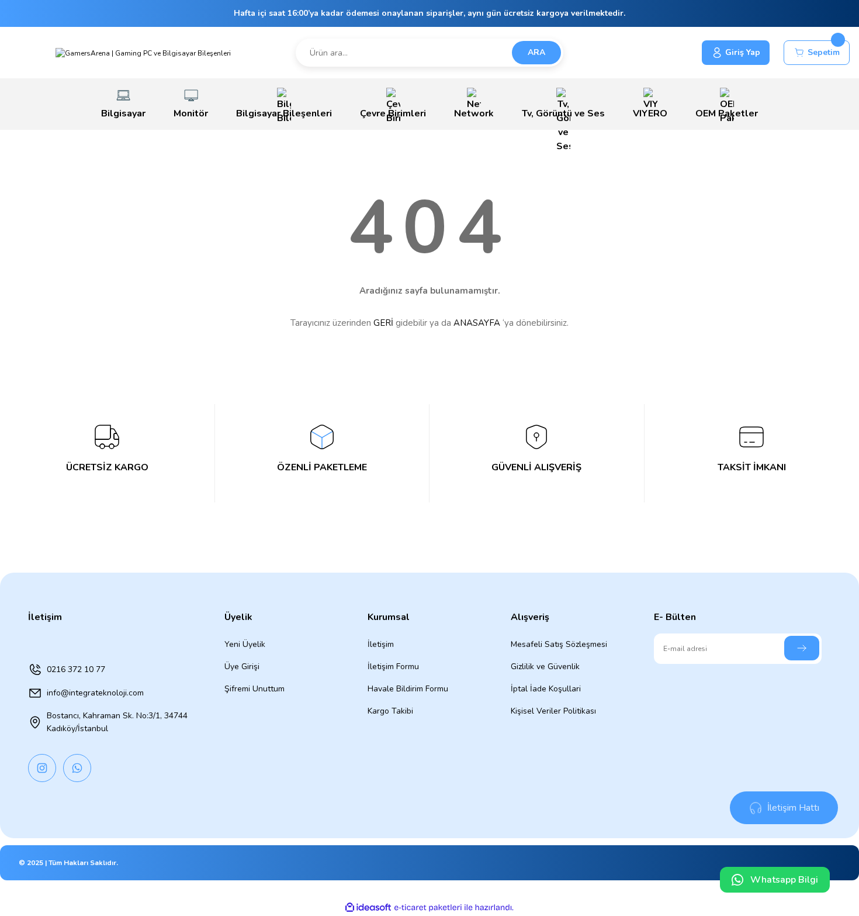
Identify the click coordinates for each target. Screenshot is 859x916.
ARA (536, 52)
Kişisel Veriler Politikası (553, 711)
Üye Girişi (241, 666)
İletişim (381, 644)
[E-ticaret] (428, 908)
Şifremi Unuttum (254, 688)
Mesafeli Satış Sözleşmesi (559, 644)
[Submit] (801, 648)
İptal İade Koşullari (546, 688)
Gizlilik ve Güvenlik (545, 666)
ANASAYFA (476, 323)
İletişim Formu (393, 666)
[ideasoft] (368, 907)
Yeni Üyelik (244, 644)
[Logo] (143, 52)
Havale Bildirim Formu (408, 688)
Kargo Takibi (390, 711)
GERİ (383, 323)
